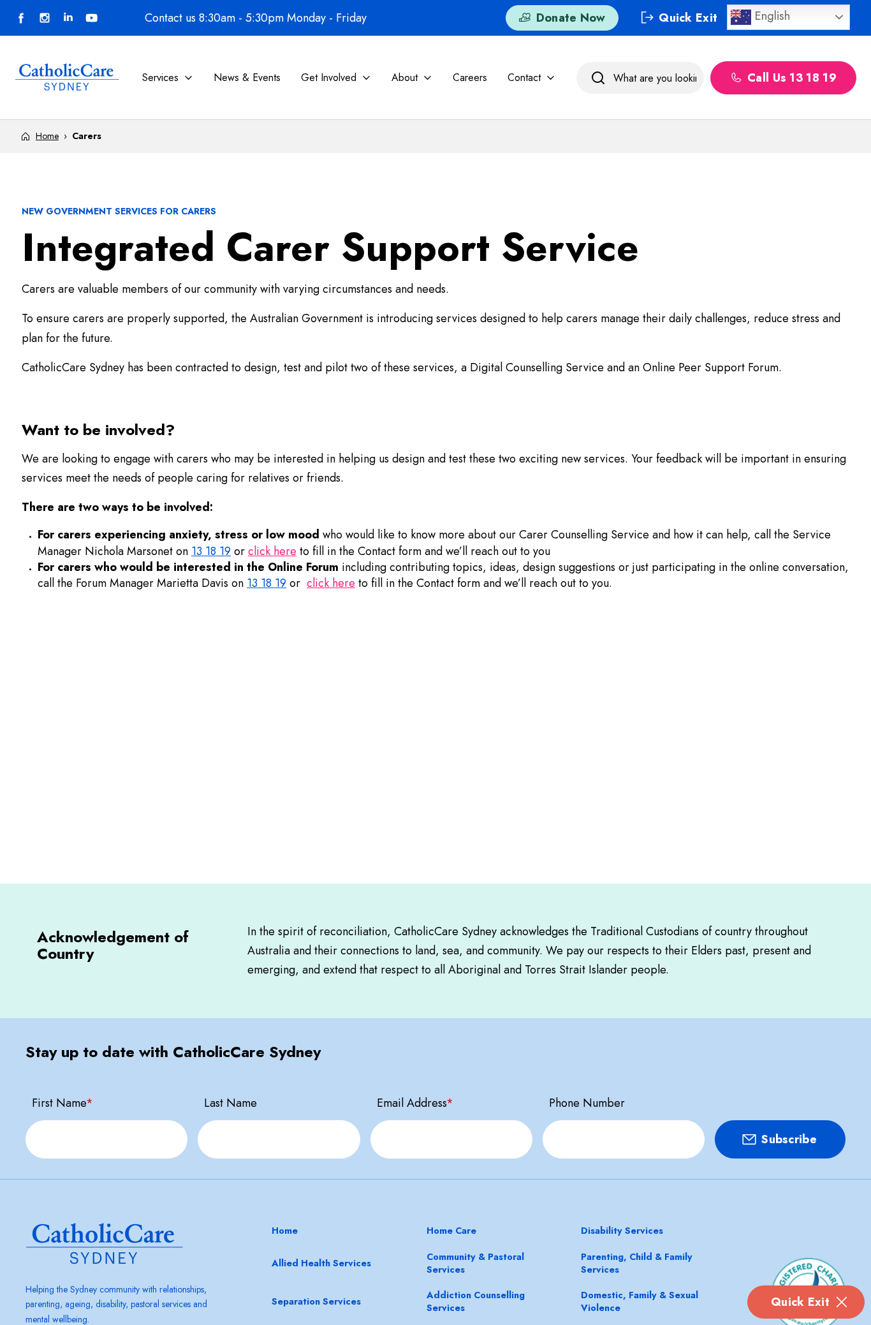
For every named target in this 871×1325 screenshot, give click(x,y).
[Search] (598, 78)
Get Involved (328, 77)
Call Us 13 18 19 (792, 78)
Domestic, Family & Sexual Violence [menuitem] (639, 1301)
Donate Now (571, 18)
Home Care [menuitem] (451, 1230)
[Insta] (44, 18)
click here (272, 551)
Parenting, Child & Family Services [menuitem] (636, 1263)
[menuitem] (167, 77)
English (770, 15)
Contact (524, 77)
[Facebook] (21, 18)
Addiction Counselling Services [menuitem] (476, 1301)
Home (47, 136)
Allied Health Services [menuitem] (321, 1263)
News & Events (247, 77)
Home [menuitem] (285, 1230)
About (405, 77)
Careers (470, 77)
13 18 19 (211, 551)
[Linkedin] (68, 18)
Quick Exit (800, 1302)
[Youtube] (91, 18)
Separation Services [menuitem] (316, 1301)
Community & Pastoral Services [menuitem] (475, 1263)
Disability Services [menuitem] (622, 1230)
